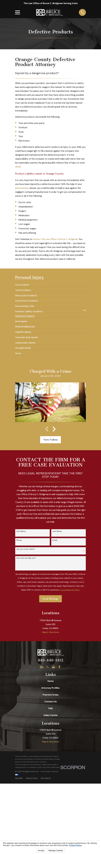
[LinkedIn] (41, 666)
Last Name (57, 531)
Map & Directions (50, 632)
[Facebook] (59, 666)
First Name (21, 531)
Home (50, 681)
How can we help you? (26, 558)
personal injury (22, 188)
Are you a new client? (25, 549)
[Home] (49, 12)
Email (54, 540)
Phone (19, 540)
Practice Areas (51, 694)
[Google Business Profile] (53, 666)
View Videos (51, 439)
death (18, 166)
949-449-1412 (50, 660)
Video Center (50, 715)
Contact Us (50, 701)
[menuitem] (22, 284)
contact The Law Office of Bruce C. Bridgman (55, 239)
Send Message (50, 598)
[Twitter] (47, 666)
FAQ (50, 708)
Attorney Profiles (50, 687)
